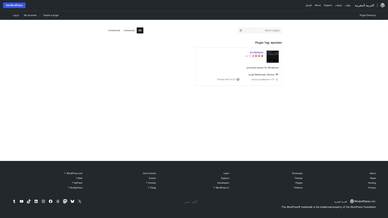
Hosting (372, 183)
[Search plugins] (241, 30)
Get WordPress (14, 5)
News (373, 178)
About (373, 173)
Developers (223, 183)
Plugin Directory (368, 15)
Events (152, 178)
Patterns (298, 187)
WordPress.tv (221, 187)
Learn (226, 173)
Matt (78, 178)
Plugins (299, 183)
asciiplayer (257, 52)
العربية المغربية (340, 201)
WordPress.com (73, 173)
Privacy (372, 187)
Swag (152, 187)
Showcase (297, 173)
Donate (151, 183)
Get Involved (149, 173)
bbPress (77, 183)
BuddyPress (75, 187)
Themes (298, 178)
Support (225, 178)
